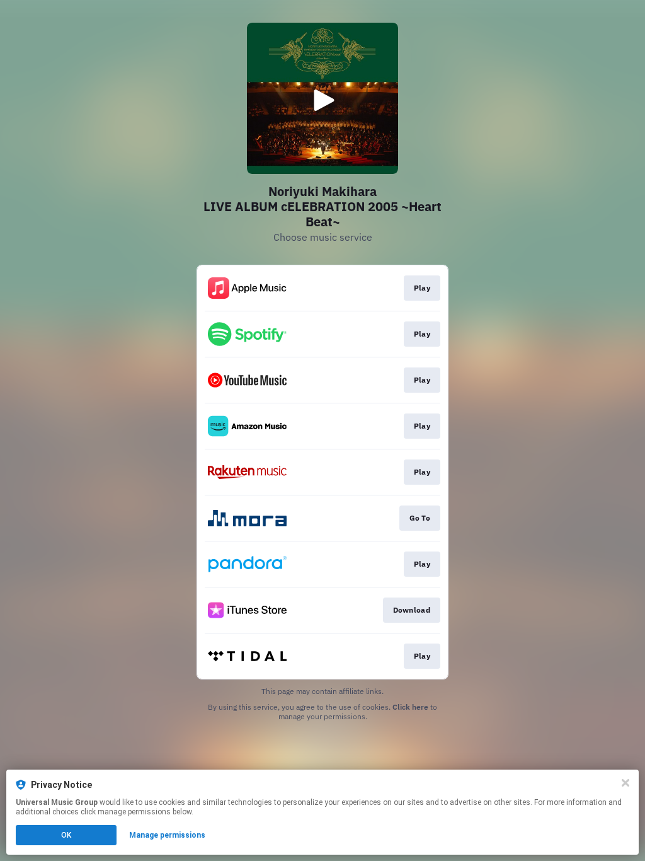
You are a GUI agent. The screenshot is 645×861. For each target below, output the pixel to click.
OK (66, 835)
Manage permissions (167, 835)
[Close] (625, 783)
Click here (410, 707)
